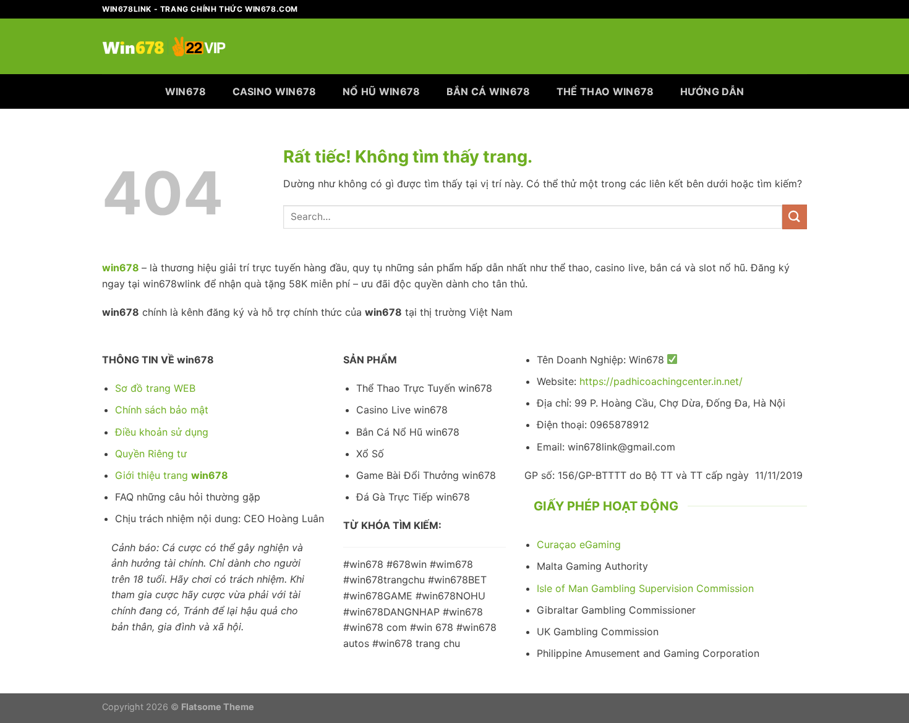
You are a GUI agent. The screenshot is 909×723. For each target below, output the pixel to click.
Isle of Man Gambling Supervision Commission (645, 588)
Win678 (186, 91)
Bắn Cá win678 (488, 91)
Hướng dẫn (712, 91)
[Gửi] (794, 217)
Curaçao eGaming (579, 544)
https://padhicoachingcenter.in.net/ (661, 381)
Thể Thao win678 (605, 91)
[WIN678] (164, 46)
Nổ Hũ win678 (381, 91)
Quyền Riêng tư (151, 453)
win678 (120, 267)
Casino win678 (275, 91)
